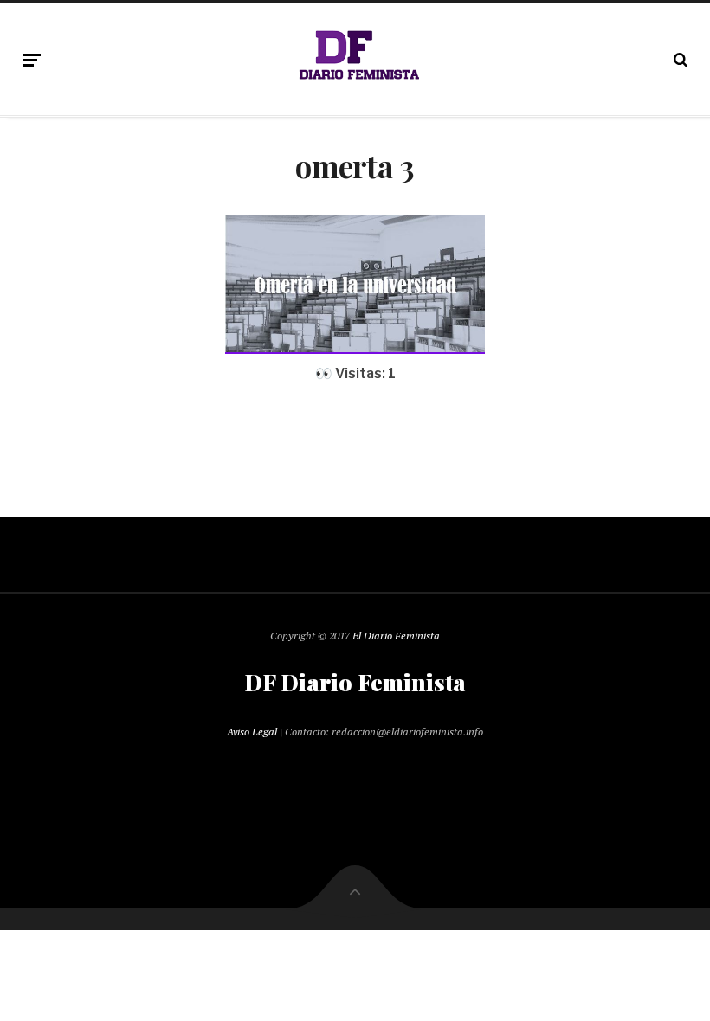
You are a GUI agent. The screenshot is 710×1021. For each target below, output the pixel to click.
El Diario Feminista (396, 635)
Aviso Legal (252, 731)
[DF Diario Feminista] (355, 56)
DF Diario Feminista (355, 682)
